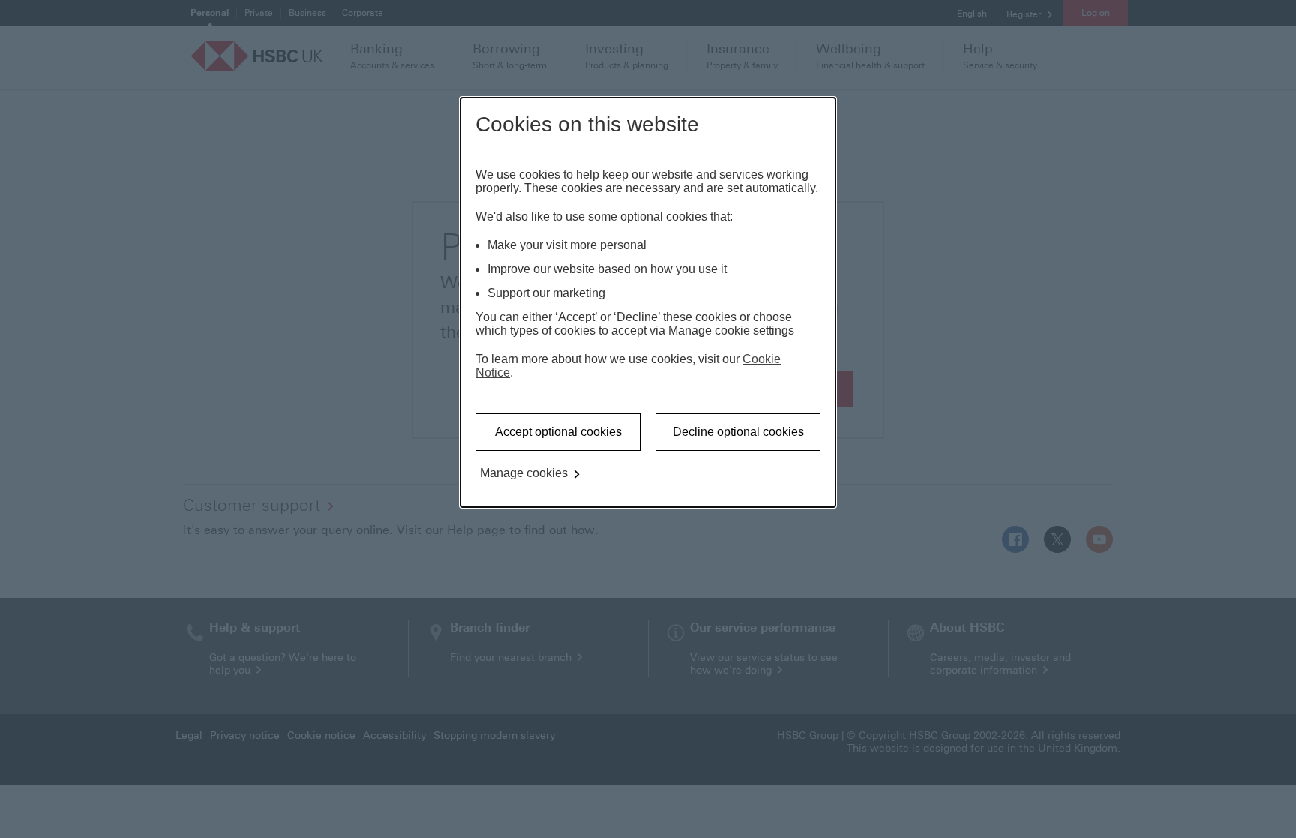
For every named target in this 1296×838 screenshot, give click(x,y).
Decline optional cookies (738, 431)
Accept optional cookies (558, 431)
